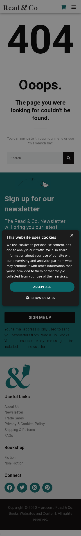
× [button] (71, 235)
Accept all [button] (42, 287)
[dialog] (40, 268)
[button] (40, 297)
